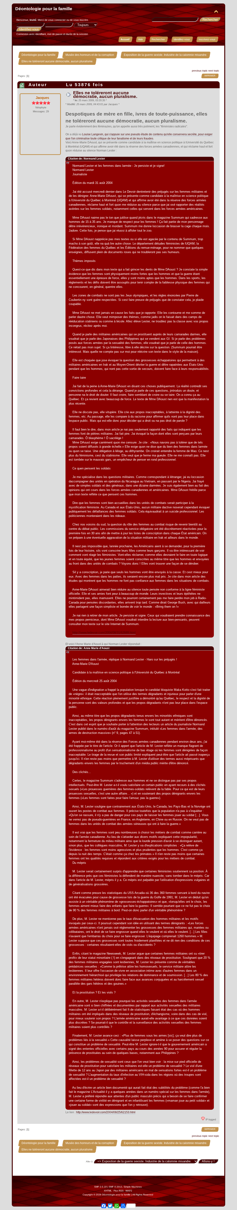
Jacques (42, 98)
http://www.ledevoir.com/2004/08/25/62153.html (105, 1112)
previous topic (200, 70)
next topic (213, 70)
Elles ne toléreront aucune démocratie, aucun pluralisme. (105, 94)
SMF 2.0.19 (100, 1186)
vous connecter (57, 20)
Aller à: (89, 1161)
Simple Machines (133, 1186)
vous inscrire (80, 20)
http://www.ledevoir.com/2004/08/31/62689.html (104, 632)
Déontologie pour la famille (43, 8)
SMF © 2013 (115, 1186)
